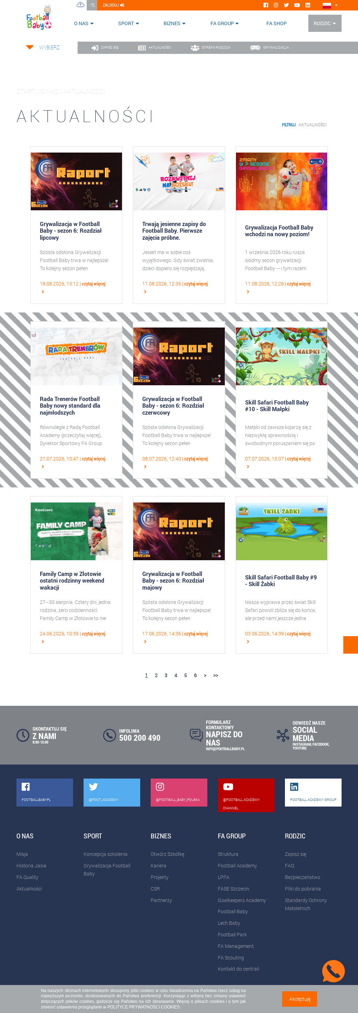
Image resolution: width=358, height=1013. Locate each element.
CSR (155, 888)
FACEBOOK (321, 744)
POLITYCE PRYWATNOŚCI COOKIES (143, 1007)
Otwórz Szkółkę (167, 854)
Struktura (228, 854)
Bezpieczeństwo (302, 877)
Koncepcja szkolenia (106, 854)
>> (215, 675)
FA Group (222, 23)
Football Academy (237, 865)
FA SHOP (276, 23)
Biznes (172, 23)
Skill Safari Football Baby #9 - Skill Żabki (281, 580)
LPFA (223, 877)
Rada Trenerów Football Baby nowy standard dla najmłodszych (70, 405)
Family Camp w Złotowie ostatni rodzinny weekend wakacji (72, 580)
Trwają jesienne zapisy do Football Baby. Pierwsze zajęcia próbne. (174, 230)
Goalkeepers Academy (242, 900)
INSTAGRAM (302, 744)
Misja (22, 854)
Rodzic (322, 23)
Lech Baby (229, 923)
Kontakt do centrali (238, 968)
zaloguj (111, 5)
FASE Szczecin (233, 888)
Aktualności (313, 124)
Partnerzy (161, 900)
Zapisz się (295, 854)
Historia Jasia (31, 865)
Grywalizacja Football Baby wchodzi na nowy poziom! (279, 230)
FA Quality (27, 877)
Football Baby (233, 911)
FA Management (236, 946)
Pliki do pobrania (303, 888)
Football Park (232, 934)
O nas (81, 23)
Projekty (160, 877)
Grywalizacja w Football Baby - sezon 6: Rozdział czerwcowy (173, 405)
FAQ (289, 865)
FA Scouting (231, 957)
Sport (126, 23)
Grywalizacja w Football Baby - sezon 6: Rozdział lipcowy (71, 230)
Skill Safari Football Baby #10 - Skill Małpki (277, 405)
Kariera (158, 865)
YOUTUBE (300, 748)
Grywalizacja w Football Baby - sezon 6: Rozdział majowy (173, 580)
